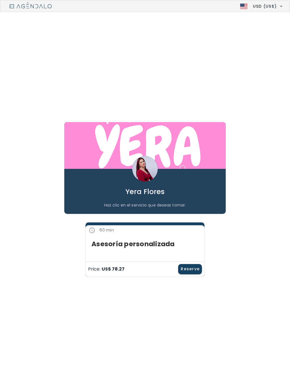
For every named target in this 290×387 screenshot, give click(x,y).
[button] (260, 6)
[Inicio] (30, 6)
